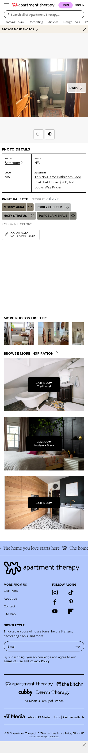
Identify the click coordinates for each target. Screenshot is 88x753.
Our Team (11, 590)
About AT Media (39, 717)
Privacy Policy (40, 661)
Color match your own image (23, 234)
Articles (53, 21)
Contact (9, 606)
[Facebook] (55, 602)
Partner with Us (73, 717)
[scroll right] (80, 333)
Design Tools (71, 21)
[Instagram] (55, 592)
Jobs (56, 717)
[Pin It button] (49, 134)
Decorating (36, 21)
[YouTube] (55, 611)
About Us (10, 598)
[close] (84, 745)
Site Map (10, 613)
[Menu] (6, 5)
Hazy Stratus (15, 215)
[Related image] (19, 333)
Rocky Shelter (49, 207)
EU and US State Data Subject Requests (56, 734)
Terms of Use (13, 661)
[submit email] (77, 646)
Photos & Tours (13, 21)
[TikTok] (71, 592)
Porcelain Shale (53, 215)
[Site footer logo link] (44, 568)
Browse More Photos (18, 29)
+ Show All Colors (17, 224)
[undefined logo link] (33, 5)
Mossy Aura (14, 207)
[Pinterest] (71, 602)
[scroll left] (7, 333)
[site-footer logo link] (14, 717)
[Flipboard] (71, 611)
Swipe (73, 88)
